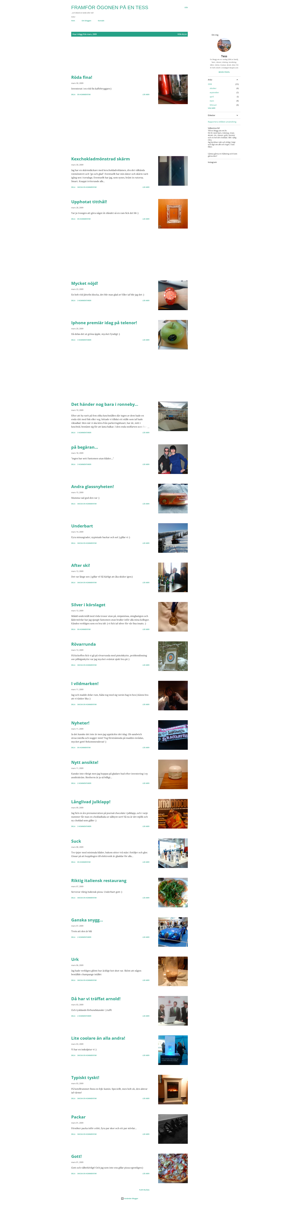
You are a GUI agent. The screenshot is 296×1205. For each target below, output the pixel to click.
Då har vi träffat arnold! (95, 999)
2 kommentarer (84, 783)
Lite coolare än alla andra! (98, 1038)
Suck (76, 841)
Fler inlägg (144, 1190)
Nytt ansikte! (84, 762)
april (212, 96)
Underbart (82, 526)
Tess (224, 56)
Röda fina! (81, 77)
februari (213, 105)
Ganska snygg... (87, 920)
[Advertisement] (125, 58)
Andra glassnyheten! (92, 486)
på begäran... (84, 447)
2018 (210, 84)
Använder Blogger (131, 1198)
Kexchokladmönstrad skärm (100, 159)
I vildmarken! (85, 683)
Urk (75, 959)
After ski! (80, 565)
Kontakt (101, 21)
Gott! (76, 1156)
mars (212, 101)
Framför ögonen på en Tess (109, 7)
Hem (73, 21)
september (214, 92)
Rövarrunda (83, 644)
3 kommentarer (84, 300)
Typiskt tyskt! (85, 1077)
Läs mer (146, 94)
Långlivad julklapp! (90, 802)
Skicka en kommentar (87, 187)
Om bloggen (86, 21)
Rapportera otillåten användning (222, 122)
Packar (78, 1117)
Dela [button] (73, 94)
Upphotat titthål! (89, 202)
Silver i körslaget (88, 605)
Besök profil (224, 72)
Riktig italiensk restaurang (98, 880)
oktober (213, 88)
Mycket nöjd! (84, 283)
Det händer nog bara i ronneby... (104, 404)
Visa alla (182, 34)
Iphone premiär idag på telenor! (104, 322)
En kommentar (84, 94)
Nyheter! (80, 723)
